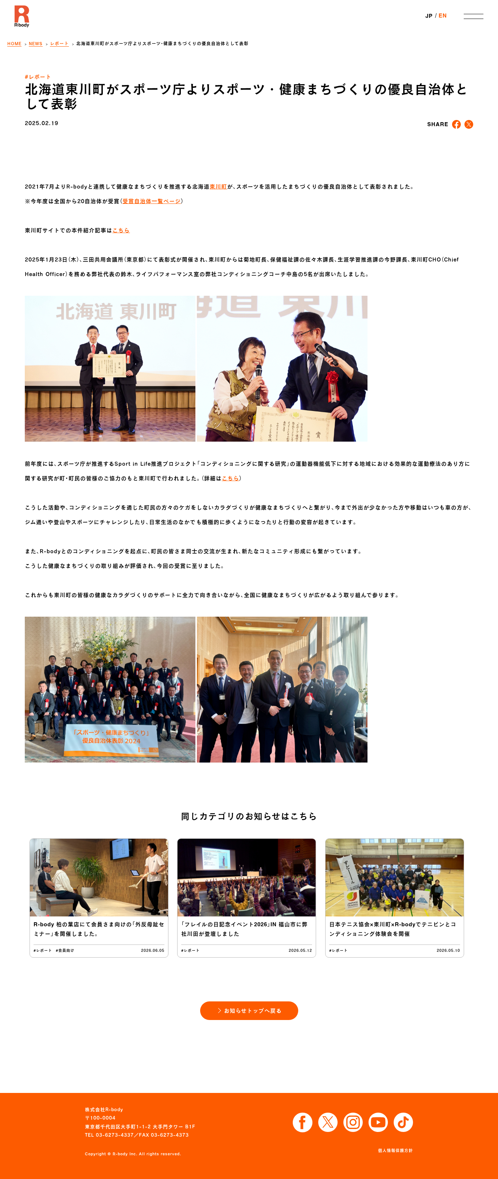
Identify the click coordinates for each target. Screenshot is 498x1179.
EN (443, 16)
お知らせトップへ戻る (253, 1010)
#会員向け (65, 950)
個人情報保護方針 (395, 1150)
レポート (59, 43)
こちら (121, 230)
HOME (14, 43)
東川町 (218, 186)
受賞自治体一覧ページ (151, 201)
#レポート (38, 76)
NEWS (36, 43)
